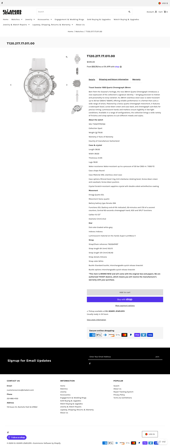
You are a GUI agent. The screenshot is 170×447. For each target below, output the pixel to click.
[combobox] (81, 12)
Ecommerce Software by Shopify (46, 443)
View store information (96, 320)
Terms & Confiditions (122, 398)
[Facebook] (2, 3)
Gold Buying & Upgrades (99, 19)
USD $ (165, 3)
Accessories (43, 19)
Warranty (136, 79)
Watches (15, 19)
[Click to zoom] (66, 57)
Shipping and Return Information (113, 79)
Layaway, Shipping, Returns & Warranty (51, 25)
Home (5, 19)
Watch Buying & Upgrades (126, 19)
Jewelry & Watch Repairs (15, 25)
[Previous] (11, 85)
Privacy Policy (119, 395)
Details (92, 79)
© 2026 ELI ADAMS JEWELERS (19, 443)
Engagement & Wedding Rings (69, 19)
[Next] (66, 85)
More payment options (125, 305)
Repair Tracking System (123, 392)
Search (116, 386)
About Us (80, 25)
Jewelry (28, 19)
